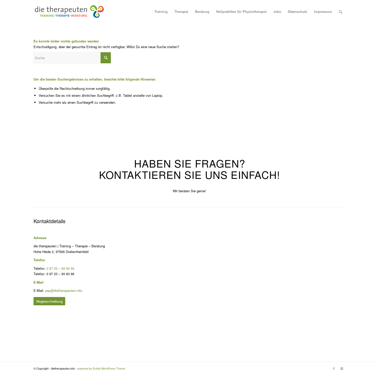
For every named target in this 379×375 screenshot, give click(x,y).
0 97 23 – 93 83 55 (60, 268)
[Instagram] (341, 368)
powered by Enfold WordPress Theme (101, 368)
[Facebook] (334, 368)
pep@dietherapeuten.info (63, 290)
